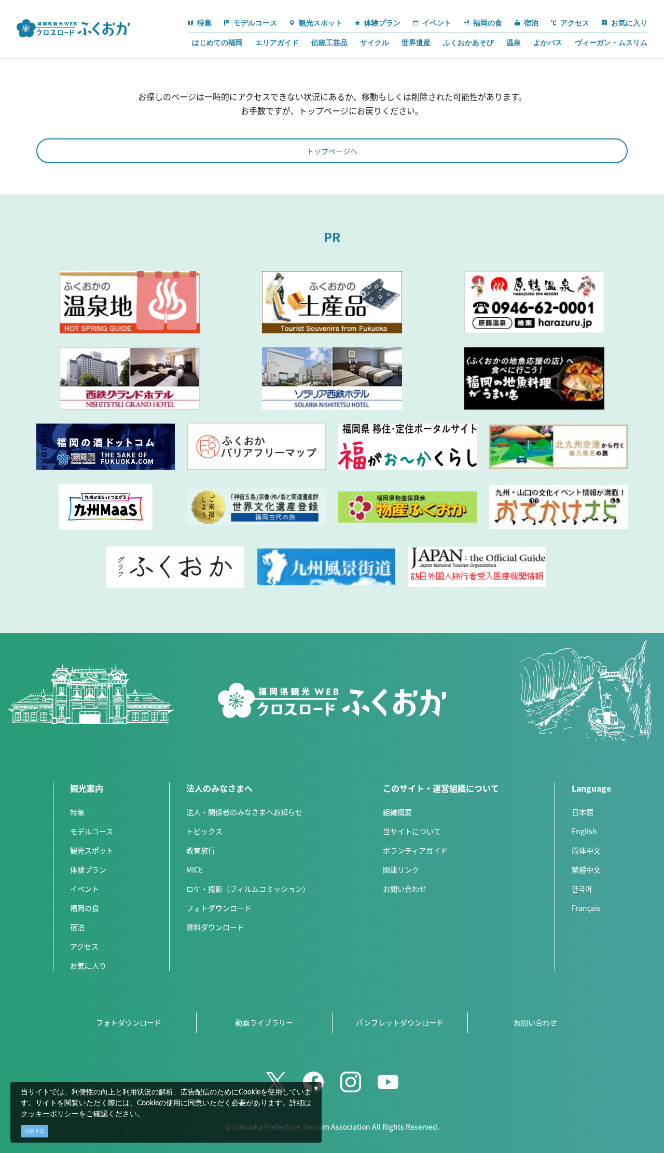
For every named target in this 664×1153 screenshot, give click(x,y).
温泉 (513, 42)
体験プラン (88, 869)
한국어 (582, 888)
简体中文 (586, 850)
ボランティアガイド (415, 850)
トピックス (204, 831)
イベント (84, 888)
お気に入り (88, 965)
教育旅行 (200, 850)
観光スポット (92, 850)
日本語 (582, 812)
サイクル (374, 42)
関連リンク (401, 869)
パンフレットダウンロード (400, 1022)
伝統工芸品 (329, 42)
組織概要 (397, 812)
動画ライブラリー (264, 1022)
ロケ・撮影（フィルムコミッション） (248, 888)
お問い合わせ (404, 888)
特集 (77, 812)
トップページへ (332, 151)
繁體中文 (586, 869)
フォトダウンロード (219, 908)
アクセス (84, 946)
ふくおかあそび (468, 42)
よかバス (547, 42)
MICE (194, 869)
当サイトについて (412, 831)
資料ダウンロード (215, 927)
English (584, 831)
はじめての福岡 (217, 42)
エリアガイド (277, 42)
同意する (34, 1131)
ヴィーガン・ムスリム (611, 42)
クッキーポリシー (50, 1114)
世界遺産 (416, 42)
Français (586, 908)
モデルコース (91, 831)
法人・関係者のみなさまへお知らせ (244, 812)
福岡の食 (84, 908)
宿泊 (77, 927)
